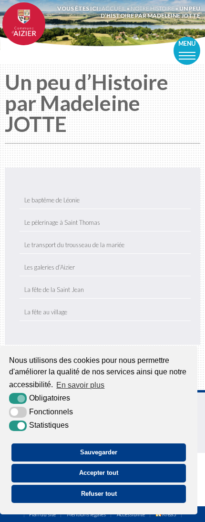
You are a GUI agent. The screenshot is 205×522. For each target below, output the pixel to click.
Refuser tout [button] (99, 493)
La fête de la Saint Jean (54, 289)
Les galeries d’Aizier (49, 267)
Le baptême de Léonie (52, 200)
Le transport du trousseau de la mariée (74, 245)
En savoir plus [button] (80, 385)
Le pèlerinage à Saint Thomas (62, 222)
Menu (186, 43)
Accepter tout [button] (98, 472)
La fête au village (45, 312)
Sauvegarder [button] (98, 452)
